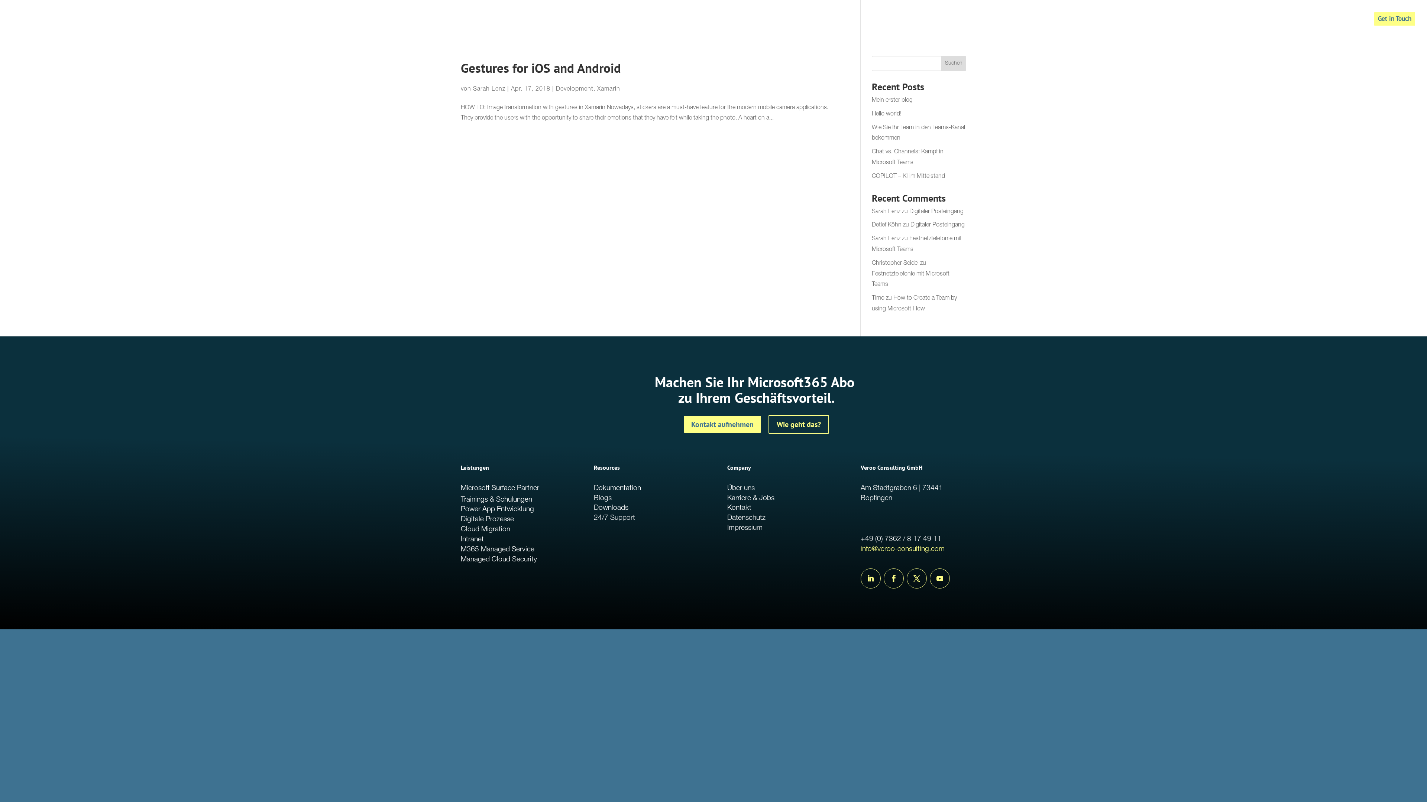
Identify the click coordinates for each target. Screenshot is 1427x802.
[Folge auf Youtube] (940, 578)
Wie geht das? (799, 424)
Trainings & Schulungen (496, 499)
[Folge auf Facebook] (894, 578)
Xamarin (608, 89)
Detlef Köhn (887, 225)
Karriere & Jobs (750, 498)
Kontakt (739, 508)
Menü (1349, 20)
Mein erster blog (892, 101)
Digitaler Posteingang (936, 212)
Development (574, 89)
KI (1329, 20)
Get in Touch (1394, 18)
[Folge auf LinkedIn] (871, 578)
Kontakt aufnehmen (722, 424)
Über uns (741, 488)
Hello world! (887, 114)
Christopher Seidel (895, 264)
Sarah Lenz (489, 89)
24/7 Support (614, 518)
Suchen (953, 63)
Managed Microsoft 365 (1285, 20)
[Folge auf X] (917, 578)
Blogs (603, 498)
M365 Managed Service (497, 549)
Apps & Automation (1217, 20)
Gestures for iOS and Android (541, 68)
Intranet (472, 539)
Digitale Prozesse (487, 519)
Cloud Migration (485, 529)
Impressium (745, 528)
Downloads (611, 508)
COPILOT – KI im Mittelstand (908, 177)
